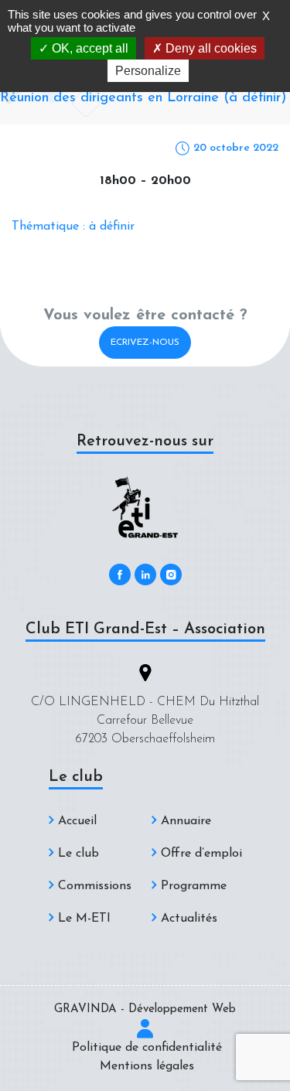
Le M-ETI (84, 918)
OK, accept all (88, 48)
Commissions (94, 886)
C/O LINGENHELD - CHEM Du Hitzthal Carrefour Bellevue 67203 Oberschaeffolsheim (145, 720)
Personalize (148, 70)
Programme (194, 886)
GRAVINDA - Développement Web (145, 1009)
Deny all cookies (209, 48)
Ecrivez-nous (145, 342)
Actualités (189, 918)
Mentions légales (147, 1066)
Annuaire (186, 821)
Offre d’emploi (201, 853)
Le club (78, 853)
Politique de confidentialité (147, 1048)
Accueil (77, 821)
